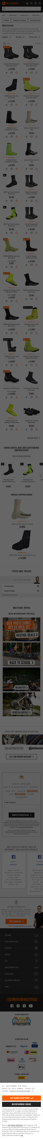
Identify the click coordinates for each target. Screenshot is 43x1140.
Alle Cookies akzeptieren (20, 1098)
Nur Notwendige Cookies (21, 1104)
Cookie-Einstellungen (19, 1091)
